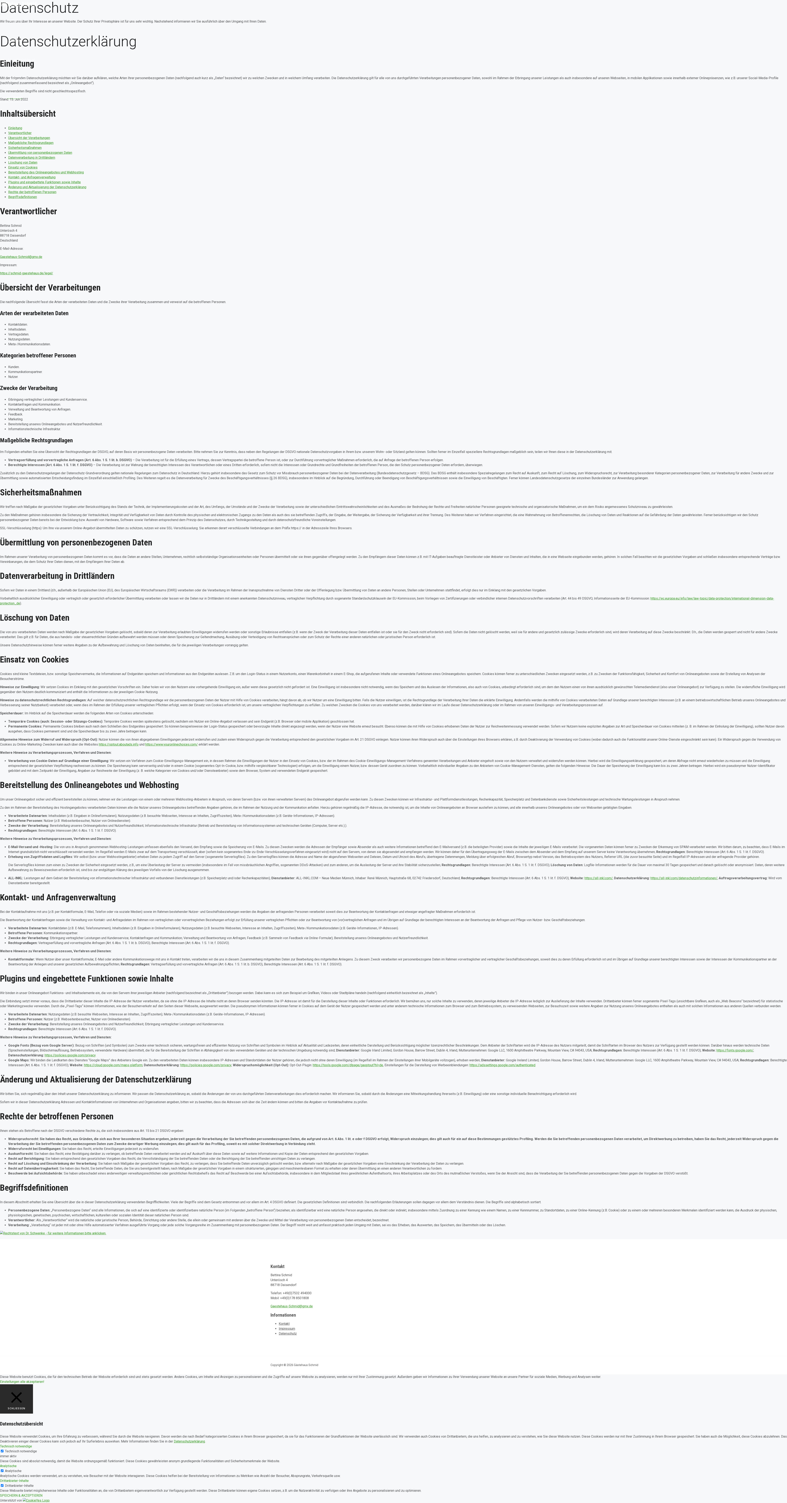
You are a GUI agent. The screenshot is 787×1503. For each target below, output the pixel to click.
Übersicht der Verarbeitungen (29, 138)
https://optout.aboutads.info (119, 744)
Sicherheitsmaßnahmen (25, 148)
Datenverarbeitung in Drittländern (31, 158)
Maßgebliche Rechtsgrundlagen (30, 143)
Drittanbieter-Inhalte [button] (14, 1481)
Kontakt (284, 1324)
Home (12, 20)
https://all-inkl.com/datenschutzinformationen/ (684, 878)
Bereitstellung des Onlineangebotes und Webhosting (46, 172)
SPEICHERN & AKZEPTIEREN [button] (21, 1495)
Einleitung (15, 128)
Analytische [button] (8, 1466)
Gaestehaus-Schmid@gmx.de (21, 257)
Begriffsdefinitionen (22, 197)
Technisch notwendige (21, 1451)
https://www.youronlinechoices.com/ (171, 744)
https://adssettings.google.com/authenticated (502, 1065)
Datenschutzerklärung (189, 1441)
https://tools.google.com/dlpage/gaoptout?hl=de (348, 1065)
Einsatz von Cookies (23, 167)
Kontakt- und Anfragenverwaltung (32, 177)
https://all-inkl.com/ (599, 878)
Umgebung (16, 79)
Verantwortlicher (20, 133)
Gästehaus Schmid (18, 4)
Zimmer (14, 40)
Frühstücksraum (21, 60)
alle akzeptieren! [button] (32, 1382)
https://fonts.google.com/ (734, 1050)
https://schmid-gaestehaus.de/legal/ (26, 273)
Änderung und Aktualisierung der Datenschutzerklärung (47, 187)
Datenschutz (288, 1333)
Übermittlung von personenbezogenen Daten (40, 153)
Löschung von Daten (22, 162)
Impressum (287, 1329)
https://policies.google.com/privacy (70, 1055)
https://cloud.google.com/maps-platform (113, 1065)
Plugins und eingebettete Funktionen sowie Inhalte (44, 182)
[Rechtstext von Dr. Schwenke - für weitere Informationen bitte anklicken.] (53, 1233)
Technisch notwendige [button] (16, 1446)
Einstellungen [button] (9, 1382)
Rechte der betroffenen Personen (32, 192)
